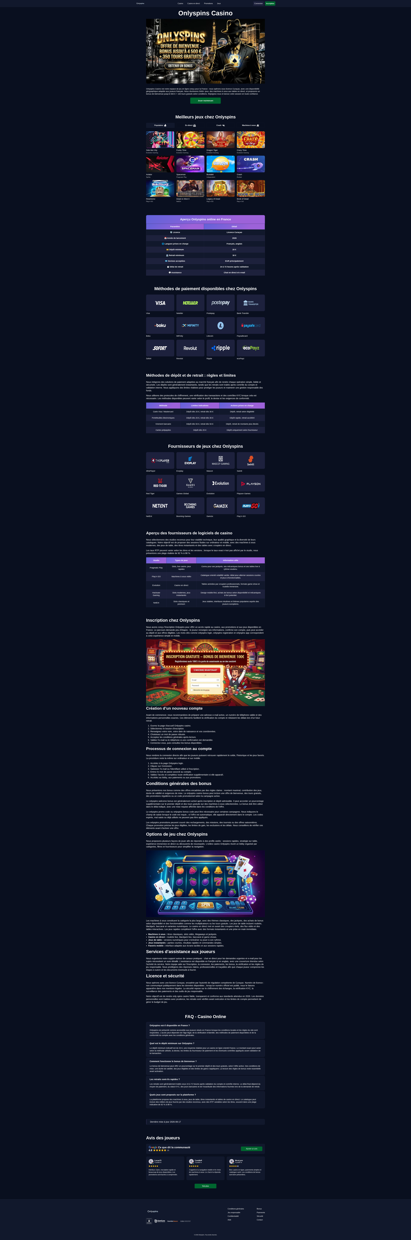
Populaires (158, 125)
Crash (218, 125)
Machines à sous (249, 125)
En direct (188, 125)
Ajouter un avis (251, 1149)
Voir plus (205, 1186)
